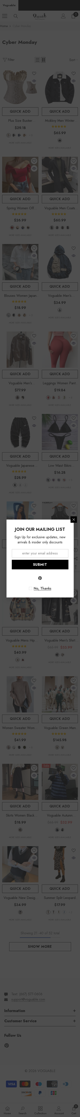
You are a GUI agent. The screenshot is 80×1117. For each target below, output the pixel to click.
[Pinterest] (40, 578)
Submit (40, 564)
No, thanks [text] (42, 588)
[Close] (73, 519)
